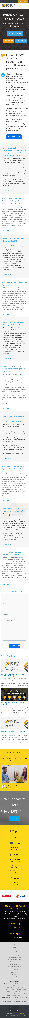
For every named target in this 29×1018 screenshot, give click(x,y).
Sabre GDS (14, 976)
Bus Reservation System (14, 966)
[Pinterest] (17, 1010)
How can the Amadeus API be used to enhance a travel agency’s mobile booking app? (13, 419)
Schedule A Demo (15, 33)
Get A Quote (21, 41)
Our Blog (14, 951)
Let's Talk (14, 819)
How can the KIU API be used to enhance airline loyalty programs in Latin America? (13, 369)
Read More (8, 191)
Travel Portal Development (14, 957)
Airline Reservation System (14, 959)
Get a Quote (22, 1)
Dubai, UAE (8, 787)
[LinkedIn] (14, 1007)
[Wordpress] (10, 1010)
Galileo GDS (14, 974)
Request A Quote (13, 137)
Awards (7, 41)
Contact (14, 949)
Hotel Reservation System (14, 962)
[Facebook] (10, 1007)
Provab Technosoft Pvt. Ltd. (18, 1013)
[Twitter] (17, 1007)
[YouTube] (14, 1010)
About (14, 947)
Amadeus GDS (14, 972)
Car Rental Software (15, 964)
